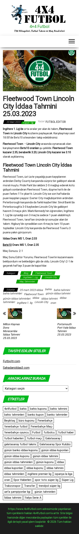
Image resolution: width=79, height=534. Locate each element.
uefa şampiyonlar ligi (17, 491)
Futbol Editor (56, 121)
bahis (48, 289)
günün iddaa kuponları (54, 450)
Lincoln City (51, 277)
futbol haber (66, 432)
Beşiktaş (9, 420)
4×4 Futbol (39, 26)
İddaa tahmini (12, 497)
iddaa (35, 297)
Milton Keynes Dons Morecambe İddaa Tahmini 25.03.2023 (11, 331)
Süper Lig (67, 480)
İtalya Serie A (33, 497)
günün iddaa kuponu (16, 456)
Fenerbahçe (45, 420)
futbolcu (49, 432)
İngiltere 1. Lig (30, 277)
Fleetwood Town (43, 273)
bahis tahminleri (12, 293)
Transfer (29, 486)
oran (53, 302)
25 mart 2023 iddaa (31, 289)
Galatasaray (52, 438)
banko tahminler (57, 414)
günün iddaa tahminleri (16, 298)
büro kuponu (26, 420)
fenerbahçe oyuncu (16, 432)
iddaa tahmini (49, 298)
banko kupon (36, 414)
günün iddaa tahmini (58, 293)
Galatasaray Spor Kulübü (55, 444)
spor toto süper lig (46, 480)
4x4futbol (10, 408)
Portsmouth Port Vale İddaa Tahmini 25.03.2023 (66, 329)
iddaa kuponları (13, 468)
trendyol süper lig (49, 486)
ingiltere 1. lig (24, 302)
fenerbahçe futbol (15, 426)
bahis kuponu (38, 408)
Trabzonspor (12, 486)
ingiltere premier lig (39, 474)
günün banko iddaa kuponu (21, 450)
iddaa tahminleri (14, 474)
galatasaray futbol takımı (20, 444)
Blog (26, 273)
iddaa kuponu (34, 468)
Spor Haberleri (22, 480)
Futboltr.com (11, 361)
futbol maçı (34, 438)
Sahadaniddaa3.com (16, 368)
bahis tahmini (62, 289)
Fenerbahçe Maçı (41, 426)
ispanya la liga (63, 474)
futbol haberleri (14, 438)
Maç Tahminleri (27, 281)
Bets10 (7, 244)
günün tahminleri (44, 491)
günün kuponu (45, 462)
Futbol (36, 432)
